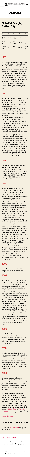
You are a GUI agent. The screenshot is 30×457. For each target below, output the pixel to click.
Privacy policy (6, 437)
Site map (14, 437)
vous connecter (14, 428)
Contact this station (8, 416)
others (6, 411)
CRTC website (11, 409)
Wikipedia (21, 409)
